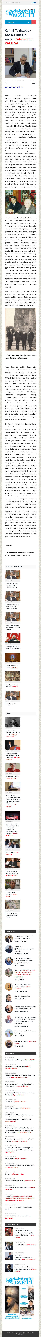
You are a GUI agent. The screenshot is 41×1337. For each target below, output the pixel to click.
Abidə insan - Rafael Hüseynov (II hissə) (25, 1032)
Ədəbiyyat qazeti (17, 1333)
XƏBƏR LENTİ (10, 1053)
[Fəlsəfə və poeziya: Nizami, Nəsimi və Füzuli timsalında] (12, 575)
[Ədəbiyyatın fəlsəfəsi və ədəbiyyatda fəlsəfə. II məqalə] (12, 596)
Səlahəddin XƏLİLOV (14, 87)
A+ (34, 81)
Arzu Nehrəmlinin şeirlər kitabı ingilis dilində (12, 915)
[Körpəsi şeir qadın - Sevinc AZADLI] (12, 768)
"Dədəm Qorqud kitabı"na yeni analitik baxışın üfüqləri (25, 1008)
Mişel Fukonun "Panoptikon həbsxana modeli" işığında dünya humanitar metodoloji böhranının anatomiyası (13, 801)
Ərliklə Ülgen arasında (22, 996)
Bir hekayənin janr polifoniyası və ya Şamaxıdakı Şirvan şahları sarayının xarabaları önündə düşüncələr (25, 1020)
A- (5, 83)
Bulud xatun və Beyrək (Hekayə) (20, 1188)
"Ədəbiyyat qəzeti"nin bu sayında (17, 1217)
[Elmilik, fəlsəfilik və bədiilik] (12, 696)
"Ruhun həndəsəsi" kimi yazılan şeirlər (23, 986)
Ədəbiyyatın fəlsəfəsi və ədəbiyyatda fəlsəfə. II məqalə (12, 606)
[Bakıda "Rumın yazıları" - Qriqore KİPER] (12, 884)
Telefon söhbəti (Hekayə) (20, 1060)
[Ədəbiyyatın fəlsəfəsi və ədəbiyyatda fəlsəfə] (12, 638)
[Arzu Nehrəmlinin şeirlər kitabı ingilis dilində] (12, 905)
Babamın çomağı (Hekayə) (17, 1068)
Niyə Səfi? (25, 973)
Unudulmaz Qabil (25, 1043)
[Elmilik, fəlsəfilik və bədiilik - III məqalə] (12, 658)
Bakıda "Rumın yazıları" (11, 894)
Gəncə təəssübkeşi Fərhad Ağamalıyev (12, 873)
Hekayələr (15, 1101)
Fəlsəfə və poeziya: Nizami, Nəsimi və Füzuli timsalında (12, 585)
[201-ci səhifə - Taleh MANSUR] (12, 844)
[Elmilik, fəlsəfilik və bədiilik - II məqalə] (12, 677)
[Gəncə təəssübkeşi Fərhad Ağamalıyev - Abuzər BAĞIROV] (12, 863)
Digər (34, 83)
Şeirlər (14, 1174)
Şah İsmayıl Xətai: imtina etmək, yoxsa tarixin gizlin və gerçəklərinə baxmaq (25, 961)
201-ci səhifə (15, 1159)
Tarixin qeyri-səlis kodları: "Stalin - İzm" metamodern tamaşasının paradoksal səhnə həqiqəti (12, 829)
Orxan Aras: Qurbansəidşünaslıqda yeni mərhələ (24, 949)
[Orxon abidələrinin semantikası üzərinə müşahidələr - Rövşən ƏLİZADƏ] (12, 745)
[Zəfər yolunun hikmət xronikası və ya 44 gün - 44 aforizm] (12, 617)
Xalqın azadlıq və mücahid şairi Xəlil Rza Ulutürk (20, 1076)
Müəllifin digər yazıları (14, 566)
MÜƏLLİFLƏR (10, 931)
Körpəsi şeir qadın (17, 1108)
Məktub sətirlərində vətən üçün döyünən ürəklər (24, 937)
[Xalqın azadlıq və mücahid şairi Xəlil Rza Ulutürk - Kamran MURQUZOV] (12, 723)
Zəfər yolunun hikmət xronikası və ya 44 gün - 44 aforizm (13, 627)
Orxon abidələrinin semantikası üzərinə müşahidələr (19, 1085)
